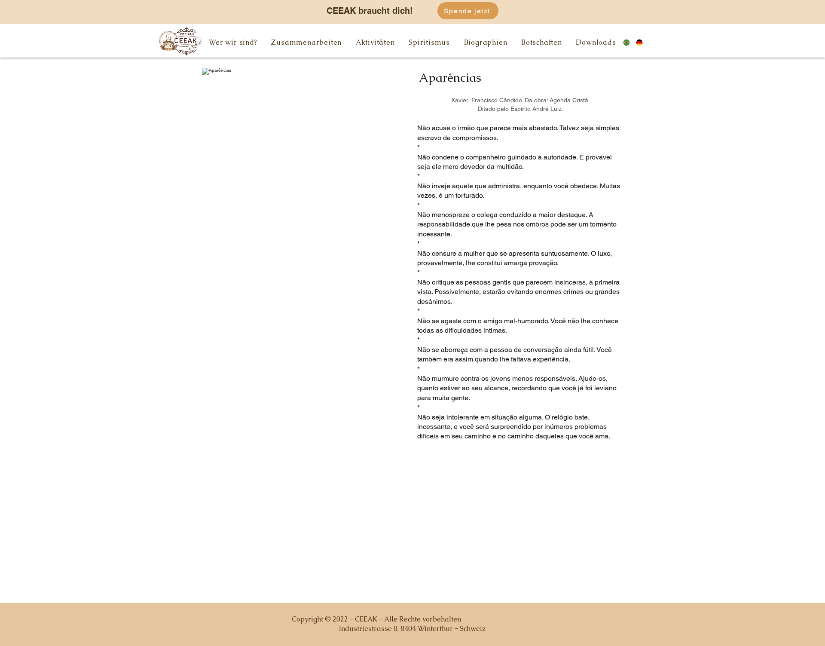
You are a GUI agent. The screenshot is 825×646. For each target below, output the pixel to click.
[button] (233, 42)
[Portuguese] (629, 42)
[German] (642, 42)
